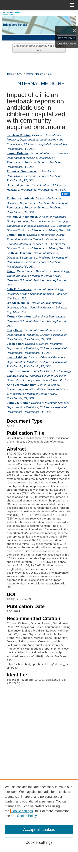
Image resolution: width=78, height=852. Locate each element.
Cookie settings (22, 811)
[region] (39, 815)
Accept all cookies (39, 829)
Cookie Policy (27, 816)
